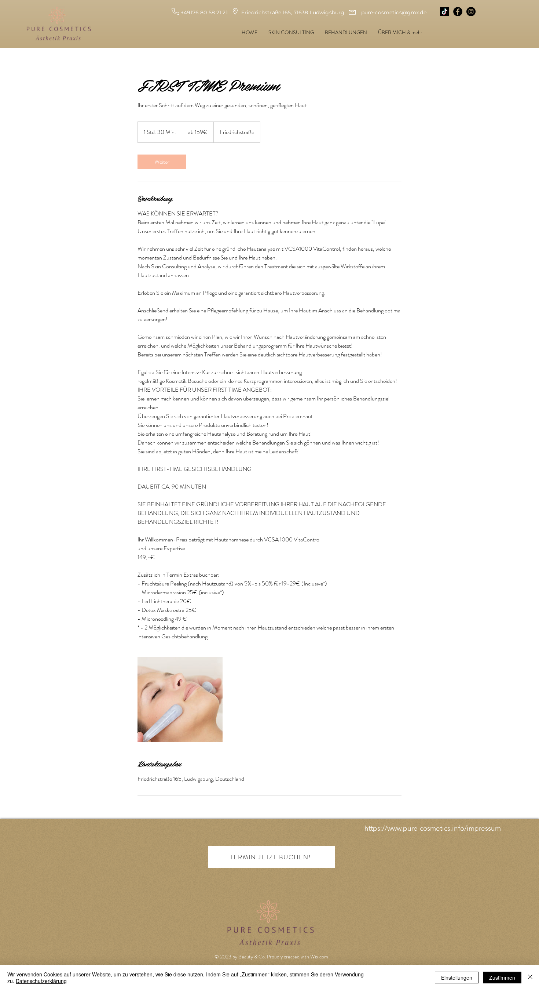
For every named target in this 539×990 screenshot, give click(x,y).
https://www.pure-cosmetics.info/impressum (432, 828)
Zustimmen (502, 977)
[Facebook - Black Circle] (457, 11)
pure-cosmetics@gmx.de (393, 12)
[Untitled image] (180, 699)
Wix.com (319, 956)
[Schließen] (530, 977)
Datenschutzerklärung (41, 980)
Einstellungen (456, 977)
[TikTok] (444, 11)
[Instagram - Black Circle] (471, 11)
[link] (162, 162)
